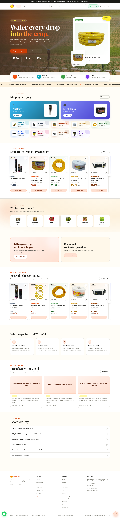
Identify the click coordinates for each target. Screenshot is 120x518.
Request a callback (60, 267)
